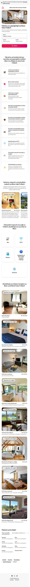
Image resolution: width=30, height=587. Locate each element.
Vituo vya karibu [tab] (6, 533)
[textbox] (8, 41)
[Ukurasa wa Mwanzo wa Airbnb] (3, 7)
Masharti (17, 580)
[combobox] (14, 36)
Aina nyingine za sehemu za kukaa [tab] (20, 533)
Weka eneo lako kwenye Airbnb (17, 7)
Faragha (12, 580)
